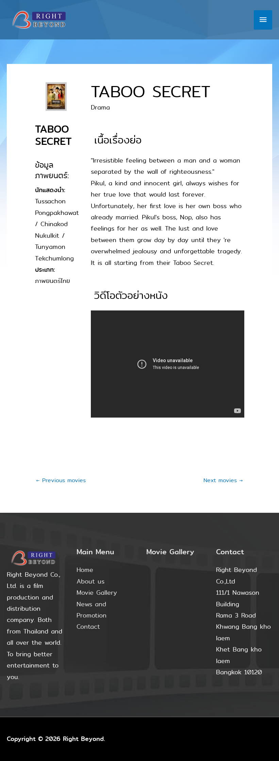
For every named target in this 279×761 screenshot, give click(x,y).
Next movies (223, 480)
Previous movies (61, 480)
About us (90, 581)
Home (85, 569)
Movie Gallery (97, 592)
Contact (88, 626)
